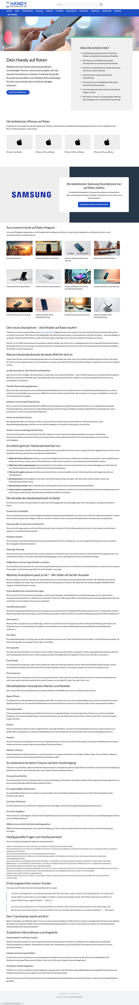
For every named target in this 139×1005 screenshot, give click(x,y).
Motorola (71, 11)
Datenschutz (74, 994)
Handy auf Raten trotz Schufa (47, 258)
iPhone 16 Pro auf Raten (45, 152)
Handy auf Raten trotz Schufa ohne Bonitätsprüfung (76, 287)
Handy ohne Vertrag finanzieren (48, 286)
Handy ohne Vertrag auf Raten (18, 286)
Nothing (83, 11)
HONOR (49, 11)
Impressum (63, 994)
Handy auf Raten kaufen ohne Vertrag (76, 259)
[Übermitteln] (101, 5)
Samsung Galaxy (47, 332)
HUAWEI (59, 11)
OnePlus (95, 11)
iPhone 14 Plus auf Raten (74, 152)
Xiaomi (117, 11)
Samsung (106, 11)
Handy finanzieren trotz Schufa (77, 315)
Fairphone (27, 11)
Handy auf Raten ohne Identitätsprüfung (44, 316)
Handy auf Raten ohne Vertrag (18, 315)
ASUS (17, 11)
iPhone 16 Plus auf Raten (104, 152)
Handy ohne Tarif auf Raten (104, 258)
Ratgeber (12, 15)
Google (39, 11)
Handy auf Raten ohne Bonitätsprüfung (102, 316)
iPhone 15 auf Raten (14, 152)
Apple (9, 11)
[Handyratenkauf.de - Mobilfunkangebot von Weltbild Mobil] (16, 4)
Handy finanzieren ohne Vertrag (106, 286)
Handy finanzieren (13, 258)
